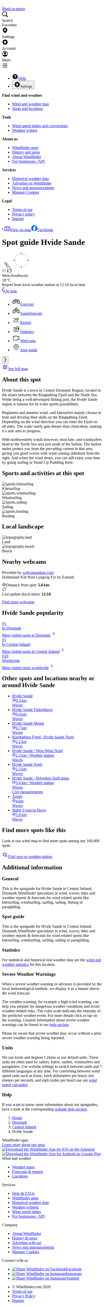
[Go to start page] (2, 4)
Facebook (45, 230)
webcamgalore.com (38, 572)
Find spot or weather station (30, 856)
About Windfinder (26, 157)
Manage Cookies (25, 192)
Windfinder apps (25, 147)
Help (22, 78)
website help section (71, 1109)
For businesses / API (28, 161)
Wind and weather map (30, 104)
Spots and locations (27, 108)
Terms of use (22, 209)
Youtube (72, 1278)
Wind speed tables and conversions (40, 126)
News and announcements (33, 188)
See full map (18, 369)
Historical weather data (30, 178)
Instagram (74, 1273)
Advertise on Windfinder (31, 183)
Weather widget (24, 130)
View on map (20, 230)
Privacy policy (23, 214)
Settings (26, 86)
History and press (26, 152)
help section (59, 1024)
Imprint (18, 219)
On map (10, 291)
